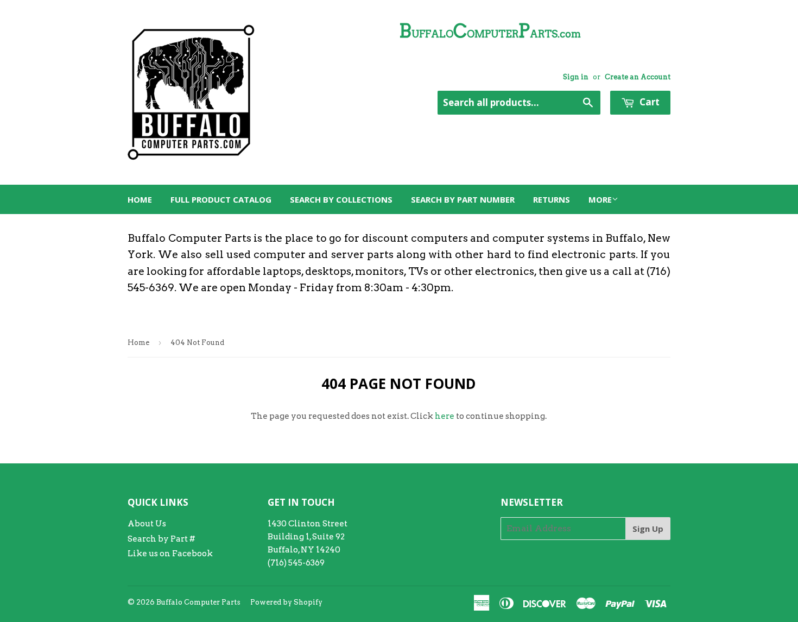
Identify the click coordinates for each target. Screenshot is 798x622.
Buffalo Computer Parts (198, 602)
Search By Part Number (463, 199)
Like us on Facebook (170, 553)
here (444, 416)
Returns (551, 199)
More (600, 199)
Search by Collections (341, 199)
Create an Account (637, 77)
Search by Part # (161, 539)
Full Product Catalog (220, 199)
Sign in (575, 77)
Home (140, 199)
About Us (147, 524)
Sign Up (647, 528)
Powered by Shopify (286, 602)
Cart (648, 102)
